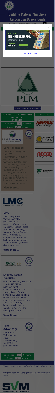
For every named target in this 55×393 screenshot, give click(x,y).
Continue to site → (30, 53)
